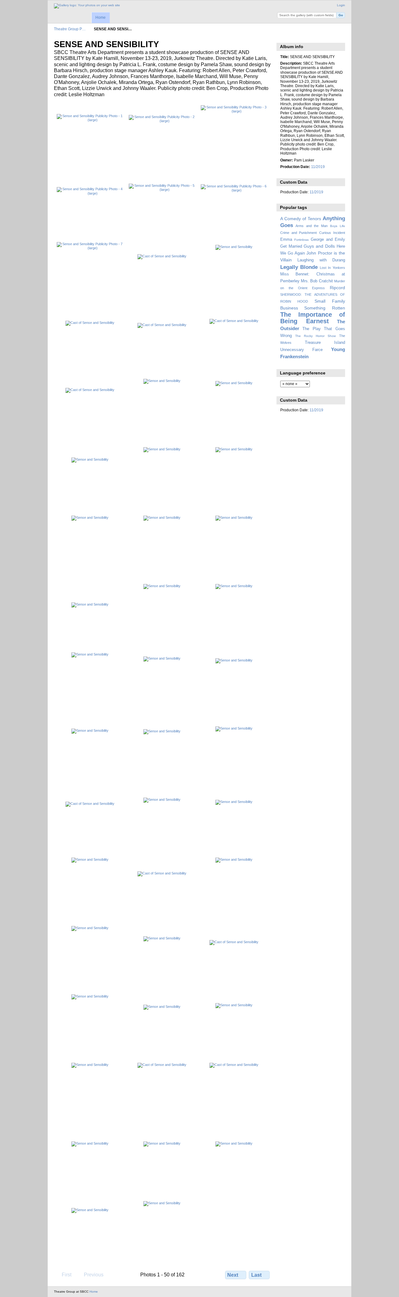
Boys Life (337, 226)
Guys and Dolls (319, 246)
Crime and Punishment (298, 233)
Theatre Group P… (70, 29)
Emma (286, 239)
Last (256, 1275)
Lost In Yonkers (332, 268)
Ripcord (337, 287)
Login (341, 5)
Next (232, 1275)
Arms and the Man (312, 226)
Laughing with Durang (321, 260)
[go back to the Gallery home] (87, 5)
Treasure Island (325, 342)
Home (100, 17)
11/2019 (318, 167)
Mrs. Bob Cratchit (317, 281)
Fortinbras (301, 239)
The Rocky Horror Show (315, 336)
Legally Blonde (299, 267)
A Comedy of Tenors (300, 218)
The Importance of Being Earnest (312, 317)
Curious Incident (332, 233)
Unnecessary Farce (301, 350)
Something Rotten (324, 307)
